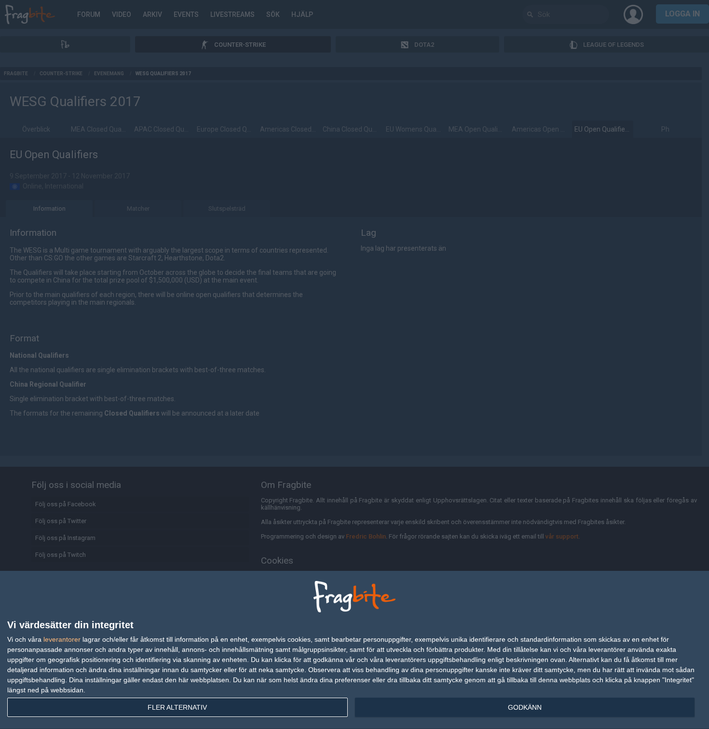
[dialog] (354, 650)
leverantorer (62, 639)
